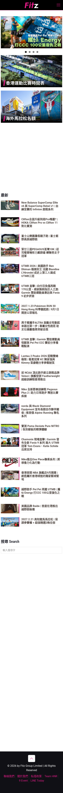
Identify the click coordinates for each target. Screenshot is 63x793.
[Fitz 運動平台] (31, 5)
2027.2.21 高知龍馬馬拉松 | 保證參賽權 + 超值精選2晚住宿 (39, 521)
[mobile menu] (58, 5)
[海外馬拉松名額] (31, 107)
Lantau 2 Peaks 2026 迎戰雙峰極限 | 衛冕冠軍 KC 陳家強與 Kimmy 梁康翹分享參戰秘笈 (39, 359)
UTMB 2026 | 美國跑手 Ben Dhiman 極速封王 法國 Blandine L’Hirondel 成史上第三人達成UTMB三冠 (40, 271)
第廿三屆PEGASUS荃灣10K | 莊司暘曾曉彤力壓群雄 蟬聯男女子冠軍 (40, 253)
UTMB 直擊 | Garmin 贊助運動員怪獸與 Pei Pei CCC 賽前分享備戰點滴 (40, 343)
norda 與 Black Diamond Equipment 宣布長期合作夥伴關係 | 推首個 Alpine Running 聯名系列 (40, 411)
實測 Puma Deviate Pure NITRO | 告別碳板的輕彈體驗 (40, 427)
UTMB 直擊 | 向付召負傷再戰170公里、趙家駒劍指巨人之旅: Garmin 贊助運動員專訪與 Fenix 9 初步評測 (40, 291)
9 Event (23, 780)
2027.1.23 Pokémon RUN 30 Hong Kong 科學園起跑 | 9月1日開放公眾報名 (40, 309)
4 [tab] (37, 52)
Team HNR (51, 776)
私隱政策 (36, 776)
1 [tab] (26, 52)
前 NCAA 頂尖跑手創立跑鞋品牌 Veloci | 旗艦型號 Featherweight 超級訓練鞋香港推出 (40, 376)
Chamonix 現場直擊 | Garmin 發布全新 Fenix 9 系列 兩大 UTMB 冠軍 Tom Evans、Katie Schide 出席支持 (40, 444)
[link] (31, 71)
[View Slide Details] (31, 32)
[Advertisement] (31, 157)
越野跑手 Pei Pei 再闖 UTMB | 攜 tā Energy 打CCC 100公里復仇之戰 (40, 493)
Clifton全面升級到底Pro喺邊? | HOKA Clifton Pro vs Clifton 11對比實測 (39, 223)
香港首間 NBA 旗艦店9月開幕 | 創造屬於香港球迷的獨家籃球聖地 (40, 476)
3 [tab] (33, 52)
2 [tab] (30, 52)
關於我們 (22, 776)
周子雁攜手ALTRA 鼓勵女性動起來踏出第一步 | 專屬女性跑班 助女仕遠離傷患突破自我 (40, 326)
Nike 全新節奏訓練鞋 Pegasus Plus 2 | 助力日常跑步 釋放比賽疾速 (39, 393)
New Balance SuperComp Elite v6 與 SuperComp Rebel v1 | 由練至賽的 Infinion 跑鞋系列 (39, 206)
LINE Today (37, 780)
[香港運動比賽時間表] (31, 71)
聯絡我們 (9, 776)
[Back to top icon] (31, 758)
